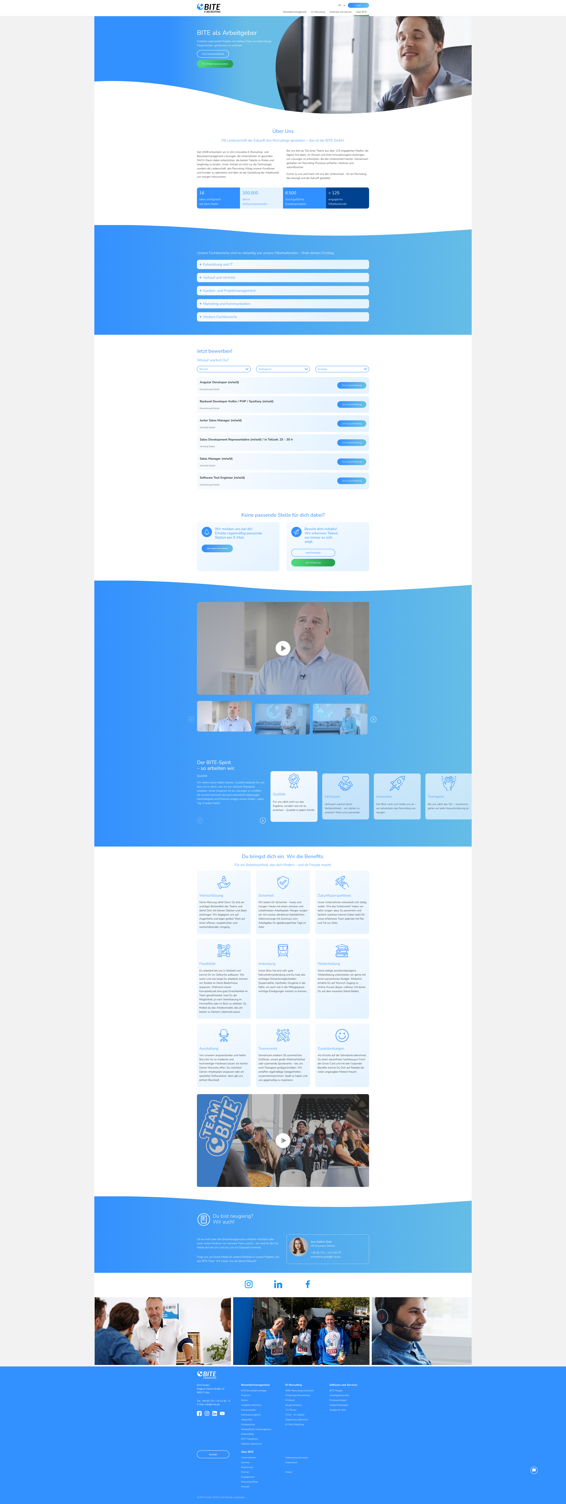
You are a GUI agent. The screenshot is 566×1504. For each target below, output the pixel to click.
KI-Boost (290, 1400)
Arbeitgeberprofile (339, 1395)
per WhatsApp (313, 562)
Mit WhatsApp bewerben (215, 64)
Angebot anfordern (251, 1405)
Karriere (245, 1462)
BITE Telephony (249, 1439)
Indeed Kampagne (338, 1405)
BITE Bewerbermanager (254, 1390)
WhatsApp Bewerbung (297, 1395)
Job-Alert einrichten (217, 548)
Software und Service (340, 12)
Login (358, 5)
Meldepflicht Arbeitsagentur (256, 1429)
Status (288, 1472)
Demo (244, 1400)
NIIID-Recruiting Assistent (299, 1390)
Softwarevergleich (251, 1414)
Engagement (248, 1477)
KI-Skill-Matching (294, 1424)
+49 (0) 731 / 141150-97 (326, 1252)
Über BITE (361, 12)
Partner (245, 1472)
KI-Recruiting (318, 12)
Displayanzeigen (338, 1400)
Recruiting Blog (249, 1481)
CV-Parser (290, 1410)
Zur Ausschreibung (352, 385)
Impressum (291, 1462)
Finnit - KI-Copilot (294, 1414)
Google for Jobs (337, 1410)
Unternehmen (248, 1457)
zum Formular (313, 552)
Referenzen (247, 1467)
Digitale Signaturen (251, 1443)
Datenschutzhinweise (296, 1457)
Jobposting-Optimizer (296, 1419)
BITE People (336, 1390)
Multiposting (248, 1424)
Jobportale (246, 1419)
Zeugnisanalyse (293, 1405)
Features (246, 1395)
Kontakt (213, 1454)
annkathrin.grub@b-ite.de (325, 1256)
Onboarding (247, 1434)
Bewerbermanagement (295, 12)
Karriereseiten (248, 1410)
